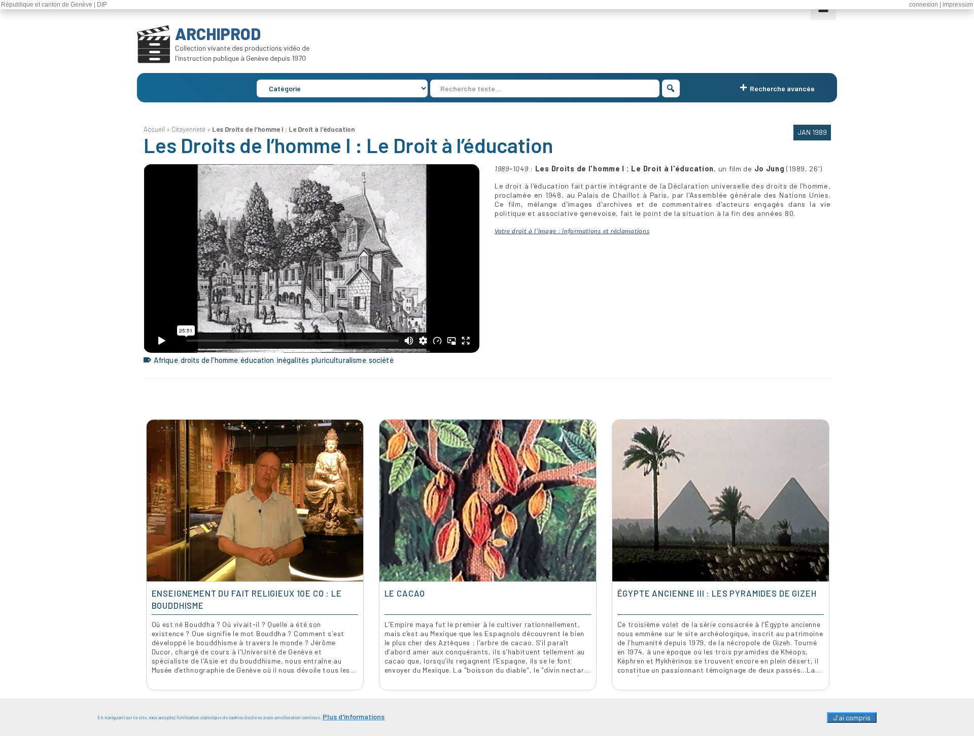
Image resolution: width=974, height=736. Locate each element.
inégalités (293, 359)
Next (822, 555)
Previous (152, 555)
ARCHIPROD (218, 33)
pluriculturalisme (338, 359)
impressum (958, 4)
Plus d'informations (354, 716)
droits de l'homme (209, 359)
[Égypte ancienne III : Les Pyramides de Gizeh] (720, 501)
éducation (257, 359)
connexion (923, 4)
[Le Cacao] (487, 501)
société (381, 359)
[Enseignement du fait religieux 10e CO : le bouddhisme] (255, 501)
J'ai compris (852, 717)
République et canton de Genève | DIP (54, 4)
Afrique (166, 359)
